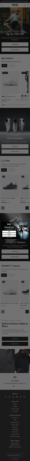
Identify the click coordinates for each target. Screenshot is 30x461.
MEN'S (9, 231)
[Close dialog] (27, 222)
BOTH (9, 235)
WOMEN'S (9, 233)
